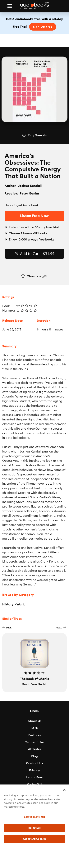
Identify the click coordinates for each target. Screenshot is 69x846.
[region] (34, 815)
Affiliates (34, 749)
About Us (34, 721)
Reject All (34, 828)
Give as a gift (37, 276)
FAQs (34, 728)
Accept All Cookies (34, 838)
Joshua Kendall (30, 186)
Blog (34, 756)
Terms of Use (34, 742)
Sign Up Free (43, 26)
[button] (7, 627)
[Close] (64, 790)
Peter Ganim (29, 193)
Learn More (34, 777)
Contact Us (34, 763)
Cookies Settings (34, 816)
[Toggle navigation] (10, 6)
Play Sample (37, 135)
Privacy (34, 770)
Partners (34, 735)
